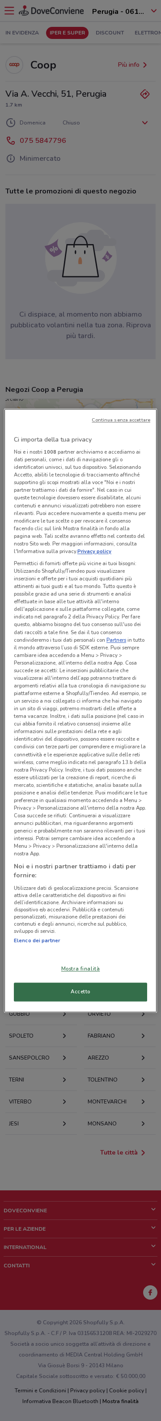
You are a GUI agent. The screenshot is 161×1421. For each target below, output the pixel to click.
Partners (116, 640)
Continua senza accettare (121, 419)
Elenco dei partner (37, 940)
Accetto (80, 991)
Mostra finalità (80, 968)
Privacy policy (94, 551)
